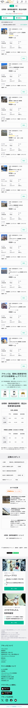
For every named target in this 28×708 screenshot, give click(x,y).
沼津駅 (19, 466)
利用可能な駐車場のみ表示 (9, 24)
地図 (16, 6)
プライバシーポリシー (6, 675)
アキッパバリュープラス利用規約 (9, 673)
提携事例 (3, 650)
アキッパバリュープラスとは (8, 656)
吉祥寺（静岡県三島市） (8, 466)
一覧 (12, 6)
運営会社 (3, 658)
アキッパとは (4, 648)
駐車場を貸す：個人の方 (7, 652)
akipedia (3, 661)
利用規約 (3, 671)
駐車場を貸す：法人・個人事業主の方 (10, 654)
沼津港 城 (20, 475)
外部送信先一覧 (5, 680)
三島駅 (4, 462)
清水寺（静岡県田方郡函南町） (9, 471)
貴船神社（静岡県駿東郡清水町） (17, 462)
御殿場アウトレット (7, 479)
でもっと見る (17, 491)
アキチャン (3, 660)
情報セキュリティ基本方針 (7, 678)
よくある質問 (4, 669)
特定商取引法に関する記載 (7, 676)
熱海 (17, 479)
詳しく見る (14, 589)
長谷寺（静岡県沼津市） (8, 475)
